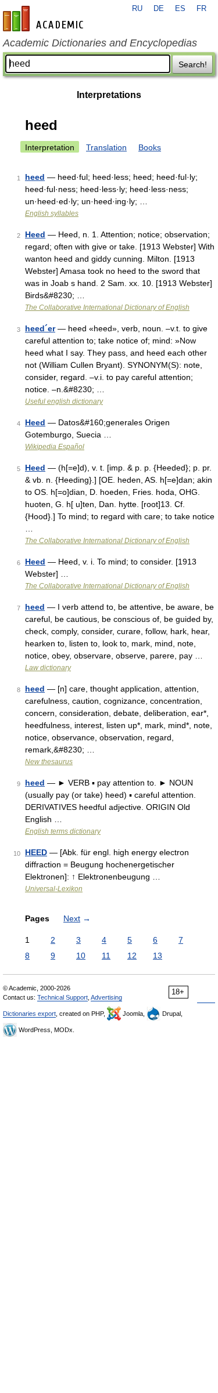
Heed (35, 234)
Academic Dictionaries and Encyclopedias (100, 43)
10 (80, 955)
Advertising (106, 997)
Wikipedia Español (54, 447)
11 (106, 955)
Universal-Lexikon (54, 889)
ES (180, 9)
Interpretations (109, 95)
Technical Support (62, 997)
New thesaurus (49, 762)
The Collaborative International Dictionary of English (107, 307)
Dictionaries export (29, 1013)
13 (157, 955)
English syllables (51, 213)
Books (149, 147)
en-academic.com (45, 18)
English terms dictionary (63, 831)
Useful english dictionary (64, 401)
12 (132, 955)
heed (35, 177)
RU (137, 9)
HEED (36, 852)
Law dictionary (48, 668)
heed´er (40, 328)
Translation (106, 147)
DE (158, 9)
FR (201, 9)
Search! (192, 64)
